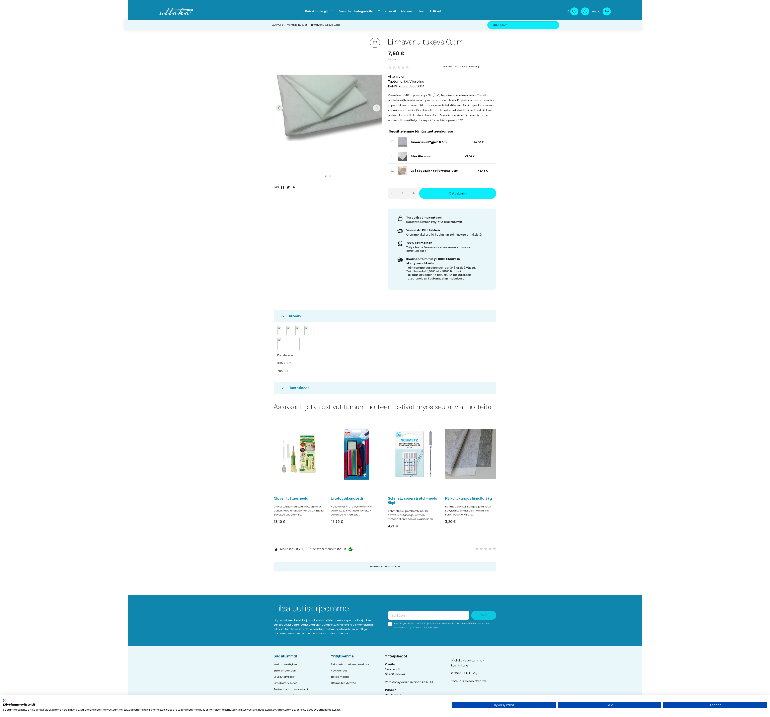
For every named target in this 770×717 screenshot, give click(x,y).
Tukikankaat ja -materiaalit (291, 689)
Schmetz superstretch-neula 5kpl (412, 500)
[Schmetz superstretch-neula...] (433, 433)
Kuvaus (290, 316)
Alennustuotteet (413, 11)
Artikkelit (436, 11)
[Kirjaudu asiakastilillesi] (585, 11)
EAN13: (393, 86)
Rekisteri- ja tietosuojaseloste (350, 664)
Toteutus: (458, 681)
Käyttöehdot (339, 670)
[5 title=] (494, 548)
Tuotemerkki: (398, 81)
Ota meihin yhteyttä (343, 683)
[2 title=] (481, 548)
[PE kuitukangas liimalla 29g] (490, 433)
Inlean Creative (476, 681)
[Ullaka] (176, 11)
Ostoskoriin (458, 193)
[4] (403, 67)
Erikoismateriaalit (285, 670)
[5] (407, 67)
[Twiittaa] (288, 187)
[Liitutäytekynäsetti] (376, 433)
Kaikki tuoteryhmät (319, 11)
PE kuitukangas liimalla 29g (468, 498)
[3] (398, 67)
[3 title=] (485, 548)
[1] (390, 67)
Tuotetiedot (294, 387)
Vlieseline (416, 81)
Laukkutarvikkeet (284, 677)
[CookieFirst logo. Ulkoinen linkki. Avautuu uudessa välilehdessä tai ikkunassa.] (4, 700)
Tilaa (483, 615)
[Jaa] (282, 187)
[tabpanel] (328, 108)
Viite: (391, 76)
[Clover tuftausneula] (319, 433)
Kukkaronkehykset (286, 664)
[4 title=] (490, 548)
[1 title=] (477, 548)
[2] (394, 67)
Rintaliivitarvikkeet (285, 683)
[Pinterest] (294, 187)
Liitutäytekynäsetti (347, 498)
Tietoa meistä (340, 677)
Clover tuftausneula (291, 498)
